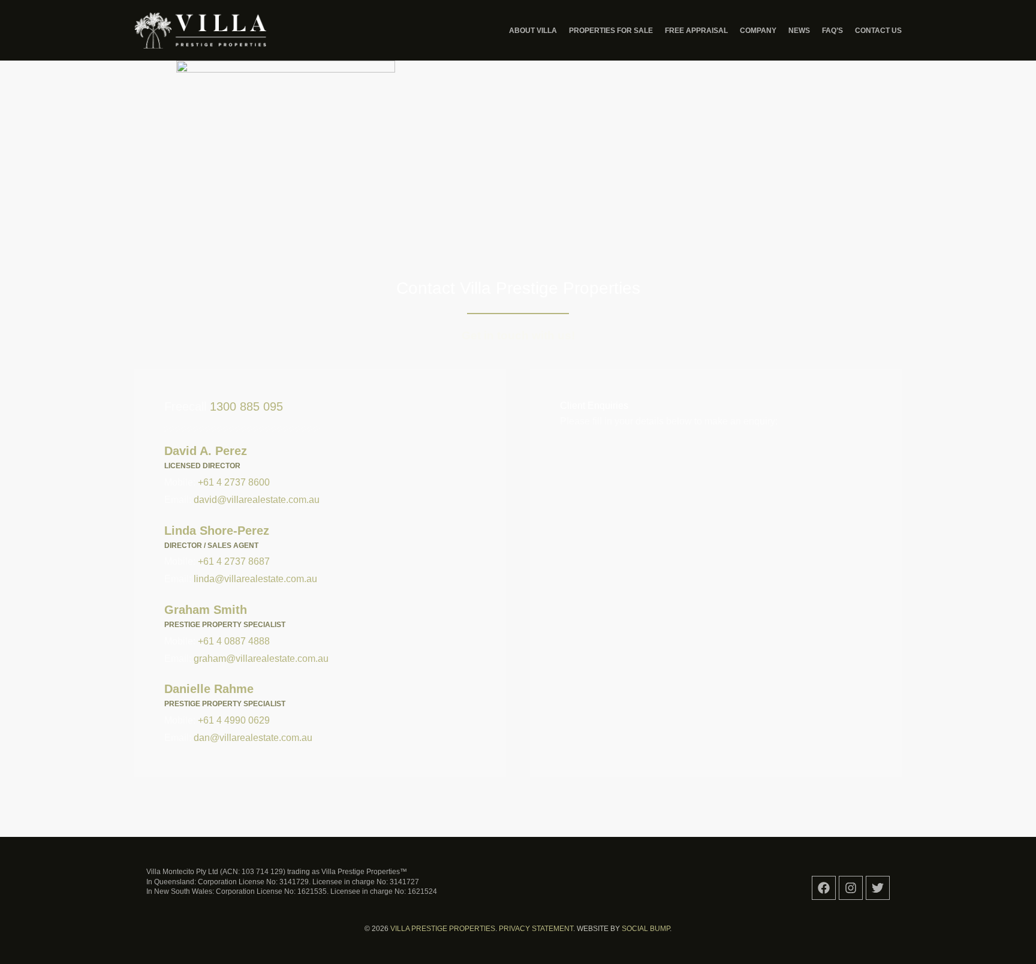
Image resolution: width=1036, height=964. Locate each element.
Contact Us (878, 30)
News (799, 30)
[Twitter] (878, 888)
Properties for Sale (611, 30)
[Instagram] (851, 888)
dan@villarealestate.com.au (253, 738)
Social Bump (646, 928)
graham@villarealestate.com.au (261, 658)
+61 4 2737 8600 (234, 482)
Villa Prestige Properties (442, 928)
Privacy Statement (536, 928)
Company (758, 30)
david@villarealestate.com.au (257, 500)
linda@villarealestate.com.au (255, 579)
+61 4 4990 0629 (234, 720)
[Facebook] (824, 888)
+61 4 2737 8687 (234, 561)
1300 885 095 (246, 406)
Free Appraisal (696, 30)
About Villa (533, 30)
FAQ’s (832, 30)
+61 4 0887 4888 (234, 641)
